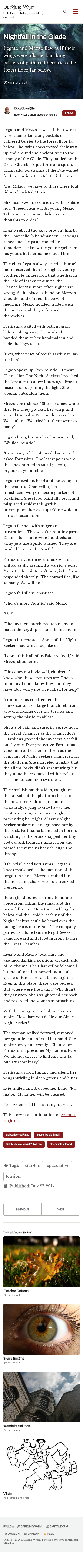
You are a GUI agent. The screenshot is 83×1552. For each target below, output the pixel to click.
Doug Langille (24, 108)
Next (60, 1209)
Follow (69, 113)
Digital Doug (58, 1526)
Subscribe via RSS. (17, 1134)
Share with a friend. (61, 1144)
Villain (7, 1493)
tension (13, 1176)
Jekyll (60, 1539)
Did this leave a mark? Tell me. (24, 1144)
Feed (50, 1533)
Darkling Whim (23, 11)
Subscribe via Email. (48, 1134)
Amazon (14, 1533)
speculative (58, 1165)
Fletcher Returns (16, 1291)
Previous (22, 1209)
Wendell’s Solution (16, 1426)
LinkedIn (33, 1533)
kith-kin (32, 1165)
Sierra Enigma (13, 1358)
